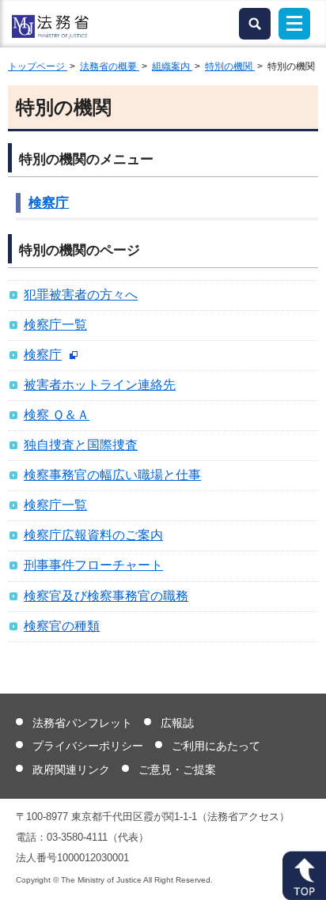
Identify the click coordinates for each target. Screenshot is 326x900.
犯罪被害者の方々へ (81, 294)
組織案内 (172, 66)
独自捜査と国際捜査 (81, 445)
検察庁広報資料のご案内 (93, 535)
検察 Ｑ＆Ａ (56, 415)
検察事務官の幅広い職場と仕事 (112, 475)
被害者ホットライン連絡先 (100, 384)
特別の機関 (230, 66)
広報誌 (177, 723)
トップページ (37, 66)
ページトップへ (304, 875)
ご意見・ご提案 (177, 769)
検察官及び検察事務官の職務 (106, 596)
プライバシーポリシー (87, 745)
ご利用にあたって (216, 745)
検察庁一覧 (55, 324)
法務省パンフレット (82, 723)
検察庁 (48, 202)
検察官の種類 (62, 626)
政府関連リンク (71, 769)
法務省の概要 (109, 66)
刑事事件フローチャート (93, 565)
